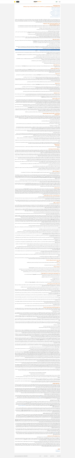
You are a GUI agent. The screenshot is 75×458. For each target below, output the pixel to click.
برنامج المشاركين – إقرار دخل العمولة (56, 7)
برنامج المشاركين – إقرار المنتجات (56, 10)
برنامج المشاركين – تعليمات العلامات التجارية (55, 12)
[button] (57, 1)
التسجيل (18, 1)
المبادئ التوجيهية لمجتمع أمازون (22, 405)
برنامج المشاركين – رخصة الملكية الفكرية (55, 14)
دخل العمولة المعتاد (58, 450)
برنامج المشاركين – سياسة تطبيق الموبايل (55, 11)
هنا (38, 441)
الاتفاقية (40, 397)
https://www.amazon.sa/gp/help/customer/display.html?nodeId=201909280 (50, 50)
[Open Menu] (60, 1)
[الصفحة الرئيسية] (37, 1)
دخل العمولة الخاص (58, 451)
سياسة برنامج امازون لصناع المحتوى (56, 15)
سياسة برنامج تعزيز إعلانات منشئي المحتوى (55, 16)
